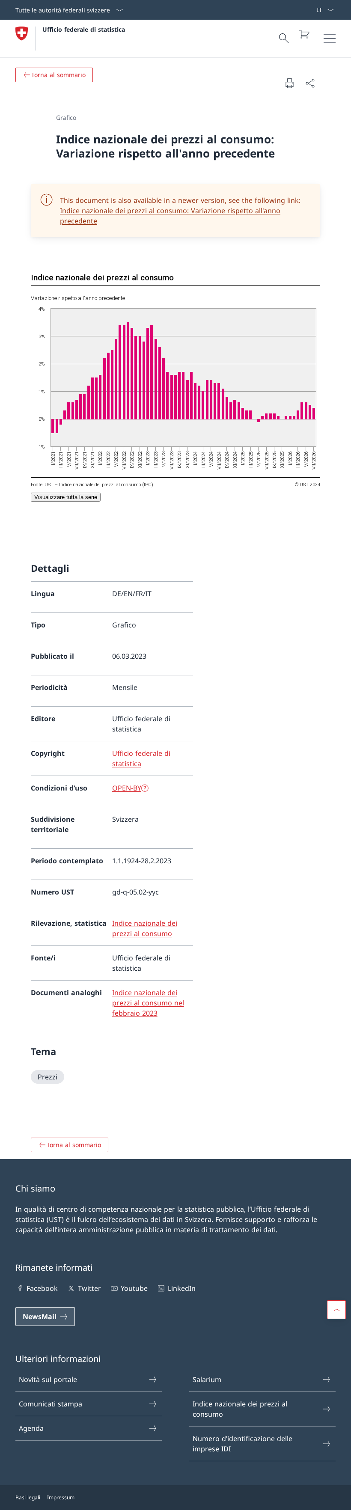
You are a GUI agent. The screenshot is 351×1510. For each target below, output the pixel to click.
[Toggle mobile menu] (329, 39)
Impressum (60, 1497)
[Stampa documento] (289, 83)
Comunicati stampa (50, 1404)
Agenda (31, 1428)
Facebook (42, 1288)
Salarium (207, 1379)
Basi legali (27, 1497)
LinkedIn (181, 1288)
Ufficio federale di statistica (83, 29)
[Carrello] (304, 34)
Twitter (89, 1288)
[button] (336, 1309)
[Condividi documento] (310, 83)
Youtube (134, 1288)
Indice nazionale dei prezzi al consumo (240, 1409)
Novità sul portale (48, 1379)
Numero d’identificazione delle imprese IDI (242, 1444)
